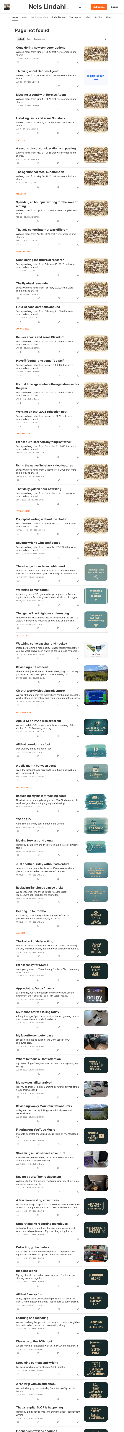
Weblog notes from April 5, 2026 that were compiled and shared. (46, 235)
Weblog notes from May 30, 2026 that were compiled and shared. (46, 178)
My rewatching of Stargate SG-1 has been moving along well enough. (47, 1065)
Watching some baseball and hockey (41, 643)
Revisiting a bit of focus (32, 667)
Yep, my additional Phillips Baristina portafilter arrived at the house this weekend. (47, 1088)
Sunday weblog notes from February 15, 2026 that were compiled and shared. (45, 266)
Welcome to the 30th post (34, 1341)
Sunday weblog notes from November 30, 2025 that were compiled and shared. (46, 525)
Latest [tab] (21, 39)
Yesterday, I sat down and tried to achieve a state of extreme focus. (47, 846)
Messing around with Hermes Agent (41, 94)
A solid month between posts (36, 765)
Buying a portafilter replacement (38, 1176)
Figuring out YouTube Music (35, 1129)
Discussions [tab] (39, 39)
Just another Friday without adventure (43, 864)
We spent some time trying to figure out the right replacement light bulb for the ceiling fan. (41, 893)
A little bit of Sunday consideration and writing (40, 823)
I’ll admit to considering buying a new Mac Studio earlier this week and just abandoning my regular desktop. (47, 802)
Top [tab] (29, 39)
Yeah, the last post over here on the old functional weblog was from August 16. (46, 771)
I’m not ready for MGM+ (32, 965)
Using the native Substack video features (44, 465)
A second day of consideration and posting (46, 148)
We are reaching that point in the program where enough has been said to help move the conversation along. (48, 1324)
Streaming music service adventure (40, 1153)
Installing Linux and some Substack (40, 118)
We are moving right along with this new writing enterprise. (47, 1345)
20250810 (23, 819)
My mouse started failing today (37, 1012)
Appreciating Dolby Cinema (35, 988)
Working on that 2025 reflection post (41, 411)
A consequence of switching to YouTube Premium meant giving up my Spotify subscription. (45, 1159)
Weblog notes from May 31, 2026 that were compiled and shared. (46, 154)
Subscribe (99, 6)
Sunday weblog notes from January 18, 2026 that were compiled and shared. (44, 366)
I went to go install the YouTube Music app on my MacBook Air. (47, 1135)
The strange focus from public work (41, 566)
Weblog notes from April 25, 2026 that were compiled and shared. (46, 212)
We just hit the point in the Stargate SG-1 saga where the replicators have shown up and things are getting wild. (45, 1253)
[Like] (18, 62)
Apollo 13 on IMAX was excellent (38, 721)
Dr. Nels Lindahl (31, 58)
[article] (62, 54)
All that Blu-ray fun (29, 1294)
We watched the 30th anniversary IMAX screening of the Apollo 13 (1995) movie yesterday (45, 727)
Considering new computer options (40, 47)
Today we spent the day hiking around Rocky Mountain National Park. (44, 1112)
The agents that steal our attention (40, 172)
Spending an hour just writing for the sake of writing (47, 204)
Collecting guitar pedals (32, 1247)
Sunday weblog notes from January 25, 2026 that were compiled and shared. (44, 343)
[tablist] (31, 39)
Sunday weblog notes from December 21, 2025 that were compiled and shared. (46, 448)
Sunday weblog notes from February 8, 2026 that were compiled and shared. (44, 289)
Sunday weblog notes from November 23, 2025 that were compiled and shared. (46, 548)
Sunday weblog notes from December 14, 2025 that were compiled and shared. (46, 471)
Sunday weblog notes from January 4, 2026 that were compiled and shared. (44, 417)
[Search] (80, 7)
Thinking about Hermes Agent (37, 71)
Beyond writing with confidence (38, 542)
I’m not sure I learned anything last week (44, 442)
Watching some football (32, 590)
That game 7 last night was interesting (42, 613)
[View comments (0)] (38, 62)
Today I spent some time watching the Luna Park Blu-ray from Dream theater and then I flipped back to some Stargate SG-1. (48, 1300)
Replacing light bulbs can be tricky (40, 887)
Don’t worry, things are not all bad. (34, 748)
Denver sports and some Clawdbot (40, 337)
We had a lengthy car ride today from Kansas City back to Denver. (45, 1390)
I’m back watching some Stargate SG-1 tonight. (40, 1366)
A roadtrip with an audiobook (36, 1384)
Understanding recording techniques (42, 1223)
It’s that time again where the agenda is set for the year (47, 386)
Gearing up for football (31, 911)
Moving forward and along (34, 840)
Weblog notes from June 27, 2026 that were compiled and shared (46, 53)
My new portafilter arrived (34, 1082)
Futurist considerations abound (38, 307)
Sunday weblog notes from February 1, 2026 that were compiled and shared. (44, 313)
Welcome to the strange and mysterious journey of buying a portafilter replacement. (47, 1182)
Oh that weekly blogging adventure (40, 690)
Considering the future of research (40, 260)
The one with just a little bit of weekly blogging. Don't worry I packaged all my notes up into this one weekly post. (48, 673)
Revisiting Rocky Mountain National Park (44, 1106)
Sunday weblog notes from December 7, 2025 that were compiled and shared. (45, 495)
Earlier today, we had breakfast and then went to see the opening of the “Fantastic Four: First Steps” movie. (45, 994)
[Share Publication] (87, 7)
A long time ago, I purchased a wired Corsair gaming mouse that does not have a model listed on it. (47, 1018)
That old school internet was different (42, 229)
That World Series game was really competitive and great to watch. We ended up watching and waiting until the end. (47, 619)
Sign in (115, 6)
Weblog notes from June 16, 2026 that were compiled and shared (46, 77)
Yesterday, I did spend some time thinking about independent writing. (48, 1413)
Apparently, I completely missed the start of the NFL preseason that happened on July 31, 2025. (43, 917)
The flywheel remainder (32, 283)
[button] (15, 17)
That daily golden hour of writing (38, 489)
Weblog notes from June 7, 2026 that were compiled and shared (45, 124)
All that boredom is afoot (33, 744)
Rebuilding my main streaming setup (41, 796)
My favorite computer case (34, 1035)
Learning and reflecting (32, 1318)
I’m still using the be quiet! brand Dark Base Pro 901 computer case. (43, 1041)
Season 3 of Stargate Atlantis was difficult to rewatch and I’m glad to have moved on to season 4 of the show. (47, 870)
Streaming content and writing (37, 1362)
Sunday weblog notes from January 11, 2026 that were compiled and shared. (44, 394)
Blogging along (26, 1271)
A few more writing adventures (37, 1200)
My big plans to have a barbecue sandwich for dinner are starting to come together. (45, 1276)
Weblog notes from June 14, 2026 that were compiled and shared (46, 100)
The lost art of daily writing (34, 941)
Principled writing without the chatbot (42, 519)
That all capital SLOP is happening (39, 1407)
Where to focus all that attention (38, 1059)
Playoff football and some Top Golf (40, 360)
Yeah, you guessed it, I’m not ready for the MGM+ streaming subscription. (47, 971)
